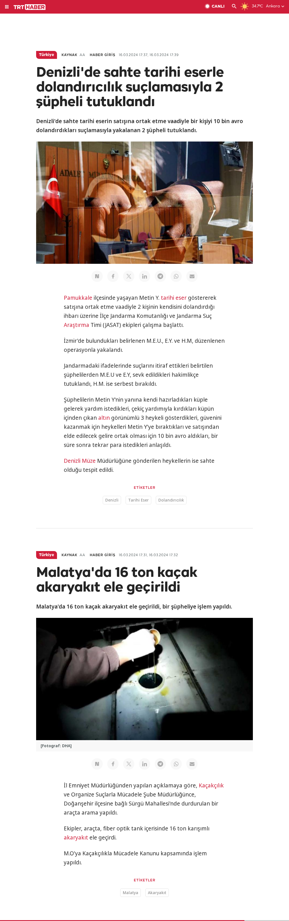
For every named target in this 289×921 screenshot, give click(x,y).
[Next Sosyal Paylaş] (97, 276)
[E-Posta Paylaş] (192, 276)
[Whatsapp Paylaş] (176, 276)
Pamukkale (78, 297)
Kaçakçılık (211, 785)
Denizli (72, 460)
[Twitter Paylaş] (128, 276)
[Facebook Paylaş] (113, 276)
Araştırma (76, 325)
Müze (89, 460)
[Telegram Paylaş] (160, 276)
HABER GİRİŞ (102, 55)
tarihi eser (174, 297)
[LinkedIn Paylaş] (144, 276)
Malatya (130, 892)
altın (104, 417)
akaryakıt (76, 837)
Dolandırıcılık (171, 500)
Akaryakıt (157, 892)
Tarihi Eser (138, 500)
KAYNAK (69, 55)
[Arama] (234, 6)
